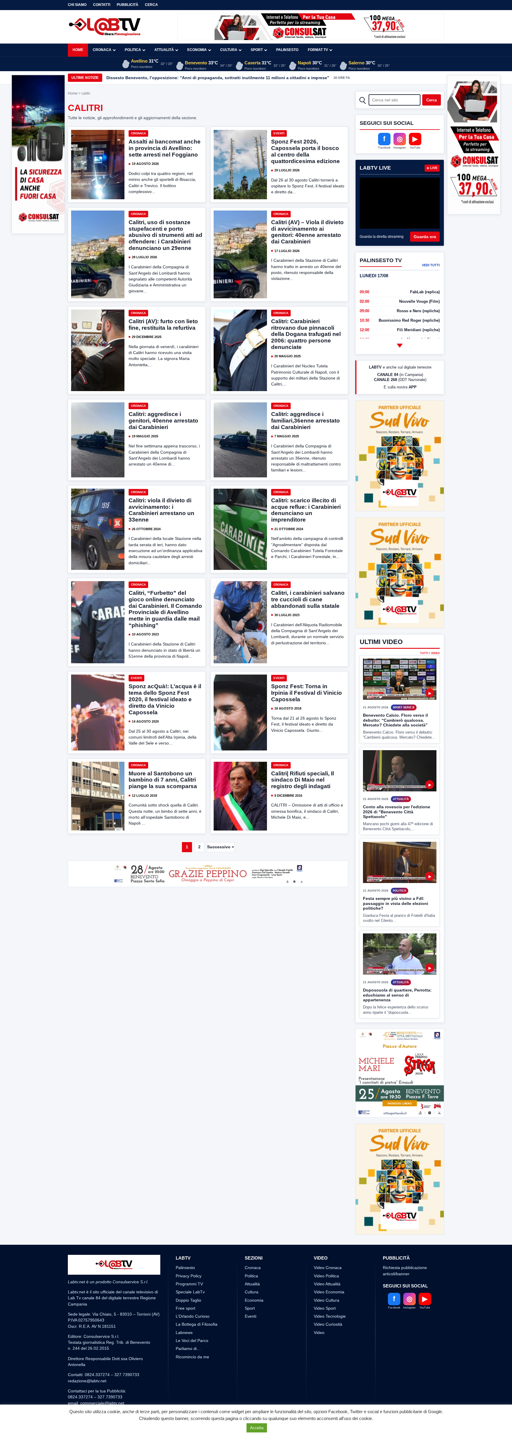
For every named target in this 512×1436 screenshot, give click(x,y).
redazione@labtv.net (87, 1402)
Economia (197, 50)
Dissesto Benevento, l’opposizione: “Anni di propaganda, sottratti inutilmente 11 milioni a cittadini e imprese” (217, 77)
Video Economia (329, 1314)
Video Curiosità (328, 1346)
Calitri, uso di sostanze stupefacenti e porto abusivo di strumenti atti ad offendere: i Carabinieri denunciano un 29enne (165, 235)
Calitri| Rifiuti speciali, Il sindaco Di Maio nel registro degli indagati (302, 780)
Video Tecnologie (330, 1338)
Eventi (278, 133)
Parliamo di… (188, 1370)
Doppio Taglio (188, 1322)
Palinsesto (287, 50)
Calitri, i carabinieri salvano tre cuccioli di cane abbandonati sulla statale (308, 599)
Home (78, 50)
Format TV (318, 50)
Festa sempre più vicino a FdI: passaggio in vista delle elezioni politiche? (395, 903)
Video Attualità (327, 1305)
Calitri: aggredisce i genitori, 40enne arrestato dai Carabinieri (163, 420)
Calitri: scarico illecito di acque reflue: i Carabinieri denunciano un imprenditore (306, 510)
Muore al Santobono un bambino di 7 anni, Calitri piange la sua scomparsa (163, 780)
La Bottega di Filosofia (196, 1346)
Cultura (228, 50)
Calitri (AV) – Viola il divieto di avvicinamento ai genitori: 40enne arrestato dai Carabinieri (307, 232)
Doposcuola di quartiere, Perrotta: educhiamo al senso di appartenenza (397, 995)
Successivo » (220, 846)
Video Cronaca (328, 1289)
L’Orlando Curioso (192, 1338)
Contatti (101, 5)
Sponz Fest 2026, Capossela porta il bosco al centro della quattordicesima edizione (305, 151)
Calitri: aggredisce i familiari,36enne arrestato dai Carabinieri (305, 420)
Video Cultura (326, 1322)
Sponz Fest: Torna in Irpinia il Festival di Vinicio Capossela (306, 692)
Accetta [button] (256, 1428)
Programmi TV (189, 1305)
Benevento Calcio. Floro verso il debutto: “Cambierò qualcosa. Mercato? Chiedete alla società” (395, 720)
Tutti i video (430, 653)
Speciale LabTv (190, 1314)
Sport (257, 50)
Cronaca (102, 50)
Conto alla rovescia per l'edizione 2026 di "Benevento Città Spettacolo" (396, 811)
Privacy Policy (188, 1297)
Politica (133, 50)
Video (319, 1354)
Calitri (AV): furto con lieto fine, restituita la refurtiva (163, 324)
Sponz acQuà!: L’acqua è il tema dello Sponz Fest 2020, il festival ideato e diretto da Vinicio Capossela (165, 699)
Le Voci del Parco (192, 1362)
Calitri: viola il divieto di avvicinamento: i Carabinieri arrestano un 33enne (161, 510)
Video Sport (325, 1330)
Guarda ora (425, 236)
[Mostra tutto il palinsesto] (399, 345)
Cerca (151, 5)
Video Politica (326, 1297)
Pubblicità (127, 5)
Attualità (164, 50)
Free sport (185, 1330)
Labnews (184, 1354)
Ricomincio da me (192, 1378)
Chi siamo (77, 5)
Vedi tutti (431, 265)
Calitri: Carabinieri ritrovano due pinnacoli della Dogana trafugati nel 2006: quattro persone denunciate (306, 334)
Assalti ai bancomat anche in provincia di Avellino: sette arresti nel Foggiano (165, 148)
